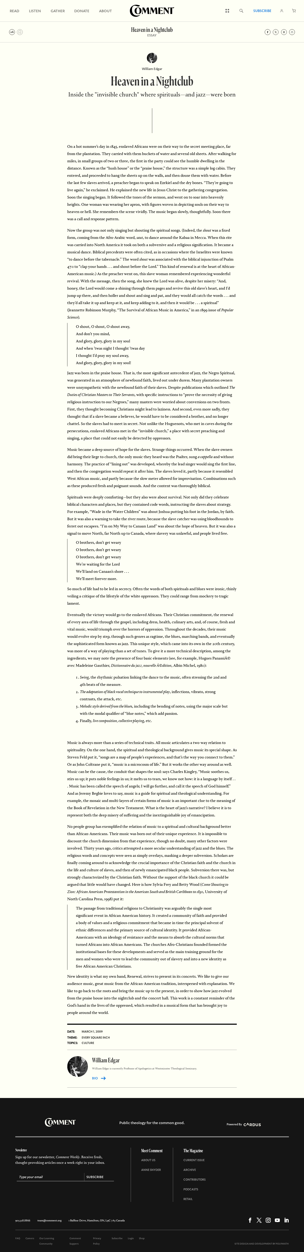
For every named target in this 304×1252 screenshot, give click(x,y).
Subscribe (262, 11)
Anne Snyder (151, 1169)
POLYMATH (282, 1243)
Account (282, 10)
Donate (81, 11)
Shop (142, 1238)
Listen (35, 11)
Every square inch (96, 1037)
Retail (188, 1199)
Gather (58, 11)
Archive (189, 1169)
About (105, 11)
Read (14, 11)
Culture (88, 1043)
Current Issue (194, 1160)
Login (131, 1238)
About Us (148, 1160)
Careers (29, 1238)
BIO (95, 1078)
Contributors (194, 1179)
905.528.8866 (22, 1220)
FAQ (17, 1238)
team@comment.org (49, 1220)
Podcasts (190, 1189)
